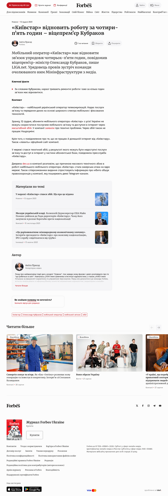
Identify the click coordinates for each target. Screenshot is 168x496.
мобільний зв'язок (72, 315)
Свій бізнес (78, 12)
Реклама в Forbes (33, 470)
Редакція (48, 460)
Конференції (62, 5)
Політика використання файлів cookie (57, 456)
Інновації (64, 12)
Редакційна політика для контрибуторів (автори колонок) (35, 465)
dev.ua (26, 163)
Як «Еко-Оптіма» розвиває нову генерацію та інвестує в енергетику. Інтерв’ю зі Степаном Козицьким (38, 377)
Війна (89, 12)
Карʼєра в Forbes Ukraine (57, 446)
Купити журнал (44, 5)
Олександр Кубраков (32, 315)
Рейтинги (130, 12)
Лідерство (116, 12)
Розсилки (62, 451)
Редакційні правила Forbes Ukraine (23, 460)
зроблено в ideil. (152, 490)
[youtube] (160, 406)
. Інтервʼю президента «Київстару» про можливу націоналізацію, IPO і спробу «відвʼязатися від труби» (51, 235)
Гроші (54, 12)
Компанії (43, 12)
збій (84, 315)
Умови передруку (44, 451)
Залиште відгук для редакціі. (27, 303)
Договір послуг (14, 451)
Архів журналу (14, 470)
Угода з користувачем (31, 446)
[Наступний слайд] (158, 327)
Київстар (17, 315)
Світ (97, 12)
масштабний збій (22, 128)
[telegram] (154, 406)
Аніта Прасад (25, 42)
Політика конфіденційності (20, 456)
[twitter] (137, 406)
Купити (34, 435)
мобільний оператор (53, 315)
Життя (105, 12)
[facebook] (143, 406)
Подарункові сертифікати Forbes (23, 475)
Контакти (11, 446)
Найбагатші (144, 12)
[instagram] (148, 406)
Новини (31, 12)
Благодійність (53, 470)
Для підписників (16, 12)
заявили (49, 128)
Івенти (28, 451)
